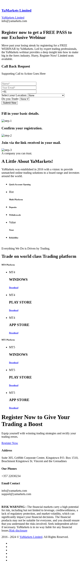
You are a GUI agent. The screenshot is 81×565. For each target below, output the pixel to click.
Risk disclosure (18, 530)
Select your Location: (14, 95)
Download (13, 287)
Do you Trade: (10, 98)
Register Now (10, 443)
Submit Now (9, 102)
